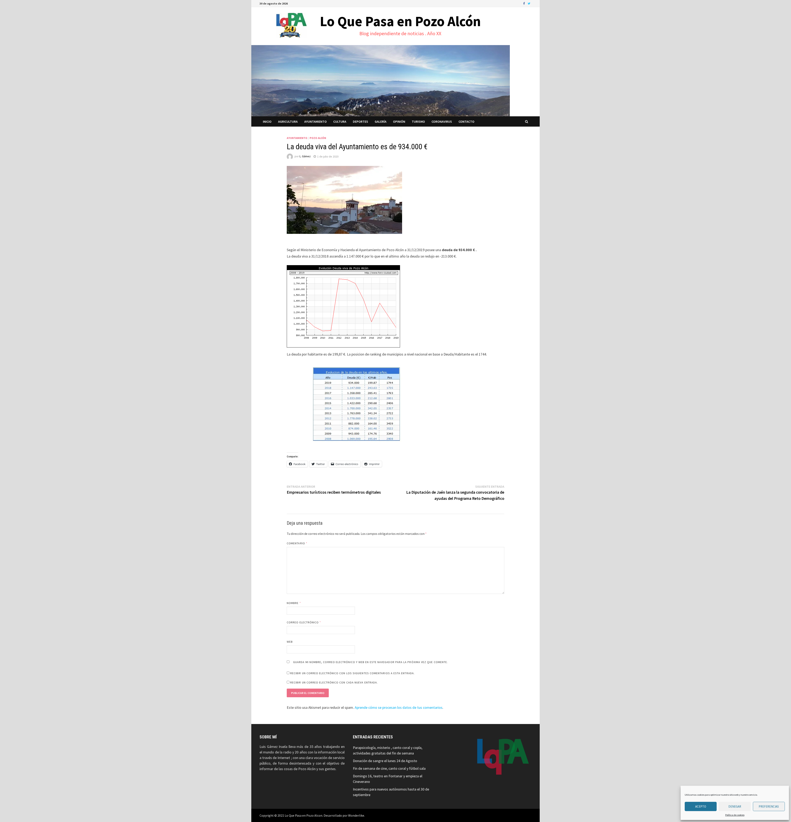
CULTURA (339, 121)
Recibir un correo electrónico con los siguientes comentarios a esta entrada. (352, 673)
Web (290, 642)
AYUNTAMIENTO (315, 121)
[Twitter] (529, 3)
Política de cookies (734, 814)
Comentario (297, 543)
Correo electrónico (304, 622)
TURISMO (418, 121)
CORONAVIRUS (442, 121)
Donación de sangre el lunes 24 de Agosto (385, 760)
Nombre (294, 603)
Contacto (466, 121)
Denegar (734, 806)
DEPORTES (360, 121)
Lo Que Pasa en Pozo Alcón (400, 21)
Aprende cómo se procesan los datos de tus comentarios (398, 707)
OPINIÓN (399, 121)
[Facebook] (524, 3)
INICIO (267, 121)
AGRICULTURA (288, 121)
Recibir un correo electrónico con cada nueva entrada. (334, 682)
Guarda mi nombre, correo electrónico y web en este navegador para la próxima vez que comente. (370, 662)
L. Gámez (305, 156)
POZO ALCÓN (318, 138)
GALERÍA (380, 121)
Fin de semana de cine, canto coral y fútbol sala (389, 768)
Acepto (700, 806)
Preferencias (769, 806)
